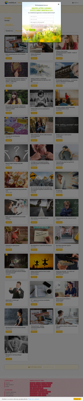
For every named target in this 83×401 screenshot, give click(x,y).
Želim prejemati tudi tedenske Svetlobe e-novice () (41, 26)
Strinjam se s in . (41, 25)
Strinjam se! (77, 399)
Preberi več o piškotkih (33, 399)
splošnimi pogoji (39, 25)
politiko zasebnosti (48, 25)
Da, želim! (32, 30)
